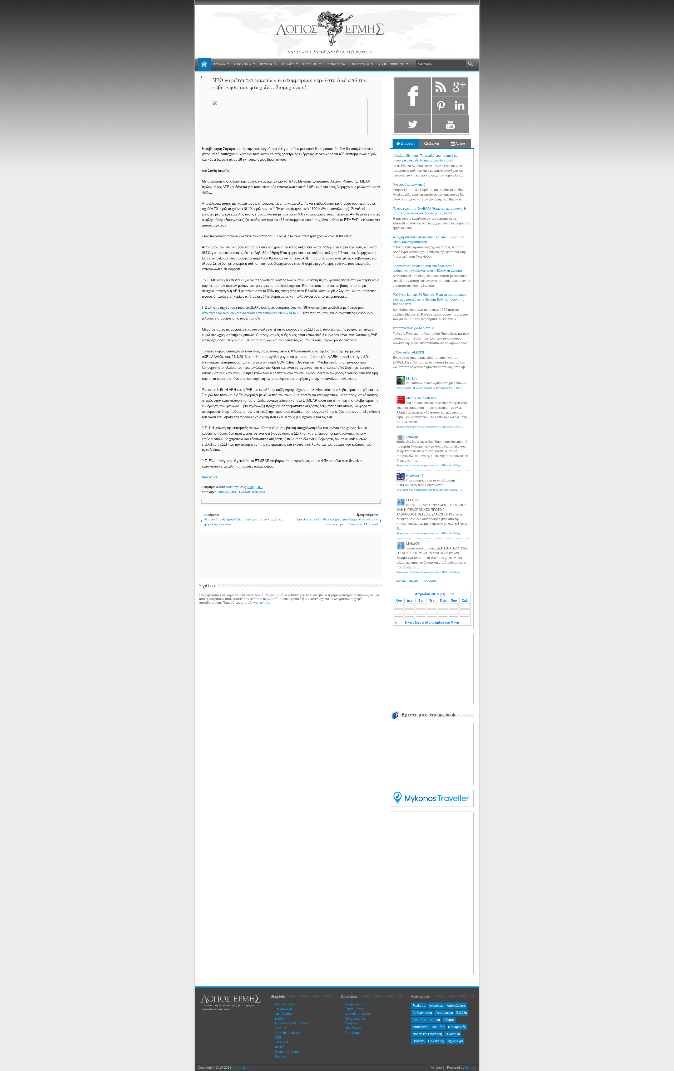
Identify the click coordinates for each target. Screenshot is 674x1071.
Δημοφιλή (407, 143)
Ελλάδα (245, 492)
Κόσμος (448, 1020)
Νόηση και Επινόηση (427, 1034)
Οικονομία (452, 1034)
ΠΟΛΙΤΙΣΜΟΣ (360, 64)
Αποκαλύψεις (227, 492)
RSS (278, 1037)
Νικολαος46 (414, 476)
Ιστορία (435, 1020)
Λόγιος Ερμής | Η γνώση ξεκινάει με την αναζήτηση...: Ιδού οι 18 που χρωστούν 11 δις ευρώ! (447, 388)
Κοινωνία (258, 492)
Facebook (282, 1042)
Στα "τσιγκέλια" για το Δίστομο (413, 328)
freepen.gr (209, 477)
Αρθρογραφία (422, 1013)
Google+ (281, 1056)
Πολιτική (419, 1041)
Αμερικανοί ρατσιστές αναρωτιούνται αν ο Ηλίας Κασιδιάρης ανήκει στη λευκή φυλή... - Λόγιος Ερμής (451, 465)
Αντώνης (412, 437)
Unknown (233, 487)
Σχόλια (434, 143)
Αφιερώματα (444, 1013)
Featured (419, 1006)
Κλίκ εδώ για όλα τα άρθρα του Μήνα (432, 623)
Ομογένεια (352, 1023)
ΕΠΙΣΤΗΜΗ (310, 64)
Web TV (280, 1028)
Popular (429, 580)
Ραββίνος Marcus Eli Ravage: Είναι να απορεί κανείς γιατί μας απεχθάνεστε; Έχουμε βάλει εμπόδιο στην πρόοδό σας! (430, 299)
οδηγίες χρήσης (259, 603)
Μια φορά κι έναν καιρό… (411, 184)
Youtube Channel (287, 1052)
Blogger (470, 1067)
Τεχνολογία (455, 1041)
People (400, 580)
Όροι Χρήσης (284, 1014)
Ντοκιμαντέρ (457, 1027)
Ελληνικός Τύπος (357, 1004)
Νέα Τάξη (438, 1027)
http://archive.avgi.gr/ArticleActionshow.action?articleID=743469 (250, 313)
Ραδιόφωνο (353, 1028)
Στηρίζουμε (352, 1033)
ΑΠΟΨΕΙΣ (287, 64)
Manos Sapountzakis (421, 398)
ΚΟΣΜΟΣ (266, 64)
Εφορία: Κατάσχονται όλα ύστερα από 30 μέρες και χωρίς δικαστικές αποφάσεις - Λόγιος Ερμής (448, 426)
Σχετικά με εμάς (285, 1004)
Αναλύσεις (436, 1006)
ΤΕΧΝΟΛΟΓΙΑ (336, 64)
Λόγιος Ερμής (242, 1067)
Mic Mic (411, 378)
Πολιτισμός (436, 1041)
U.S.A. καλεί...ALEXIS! (408, 352)
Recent (414, 580)
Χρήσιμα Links (355, 1018)
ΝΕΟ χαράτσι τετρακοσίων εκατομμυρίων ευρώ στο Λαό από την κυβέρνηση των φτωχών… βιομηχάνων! (289, 83)
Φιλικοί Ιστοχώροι (357, 1014)
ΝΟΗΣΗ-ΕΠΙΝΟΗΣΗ (391, 64)
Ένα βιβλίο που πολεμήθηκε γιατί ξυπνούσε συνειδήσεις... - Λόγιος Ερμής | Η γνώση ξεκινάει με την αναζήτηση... (458, 490)
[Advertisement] (290, 554)
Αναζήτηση (470, 64)
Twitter (279, 1047)
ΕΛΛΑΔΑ (219, 64)
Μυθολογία (420, 1027)
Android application (289, 1033)
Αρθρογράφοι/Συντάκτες (292, 1023)
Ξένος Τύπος (354, 1009)
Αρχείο (460, 143)
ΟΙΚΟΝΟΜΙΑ (242, 64)
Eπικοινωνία (283, 1009)
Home (204, 64)
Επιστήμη (419, 1020)
